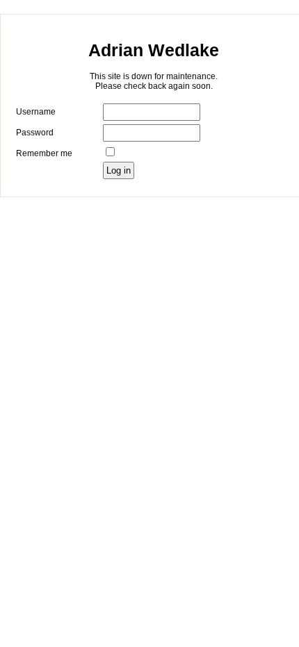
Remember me (44, 153)
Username (36, 112)
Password (35, 132)
